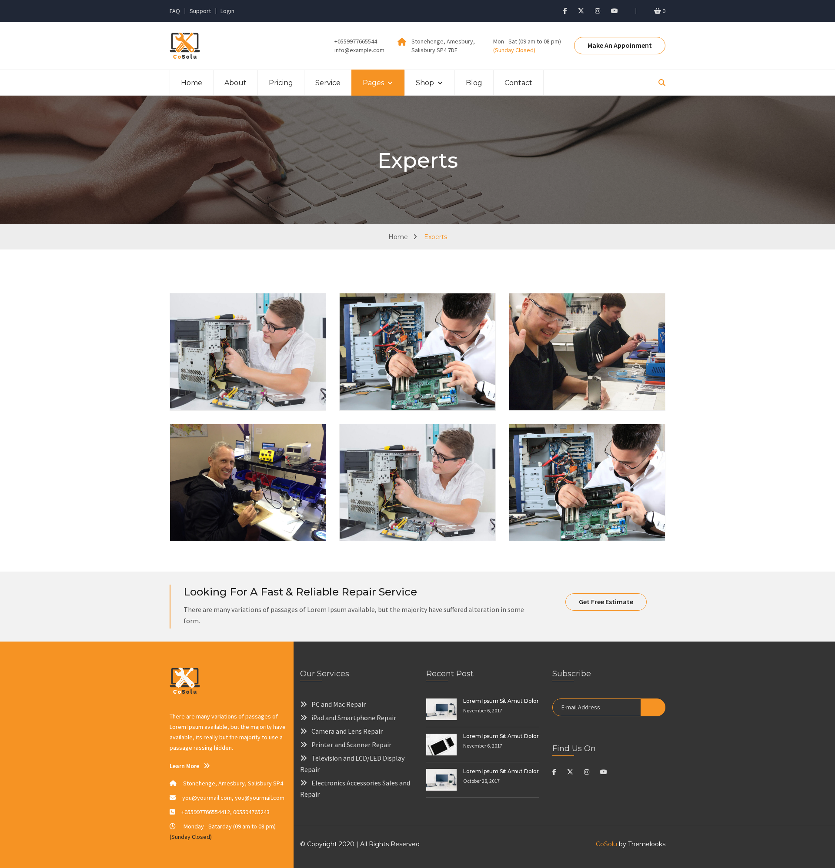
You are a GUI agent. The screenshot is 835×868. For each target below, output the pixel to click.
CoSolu (606, 844)
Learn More (184, 766)
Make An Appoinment (620, 45)
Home (191, 83)
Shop (425, 83)
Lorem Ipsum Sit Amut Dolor (501, 701)
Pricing (281, 83)
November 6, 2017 (482, 710)
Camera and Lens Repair (347, 731)
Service (328, 83)
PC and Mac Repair (338, 704)
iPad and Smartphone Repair (353, 717)
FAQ (175, 11)
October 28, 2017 (481, 781)
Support (200, 11)
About (235, 83)
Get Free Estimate (606, 601)
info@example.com (359, 50)
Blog (474, 83)
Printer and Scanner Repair (351, 744)
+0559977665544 (355, 41)
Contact (518, 83)
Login (227, 11)
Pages (373, 83)
